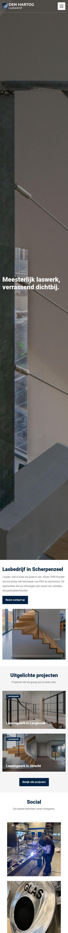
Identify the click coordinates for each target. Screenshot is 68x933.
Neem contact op (15, 599)
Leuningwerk (13, 696)
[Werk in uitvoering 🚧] (34, 849)
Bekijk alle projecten (34, 782)
